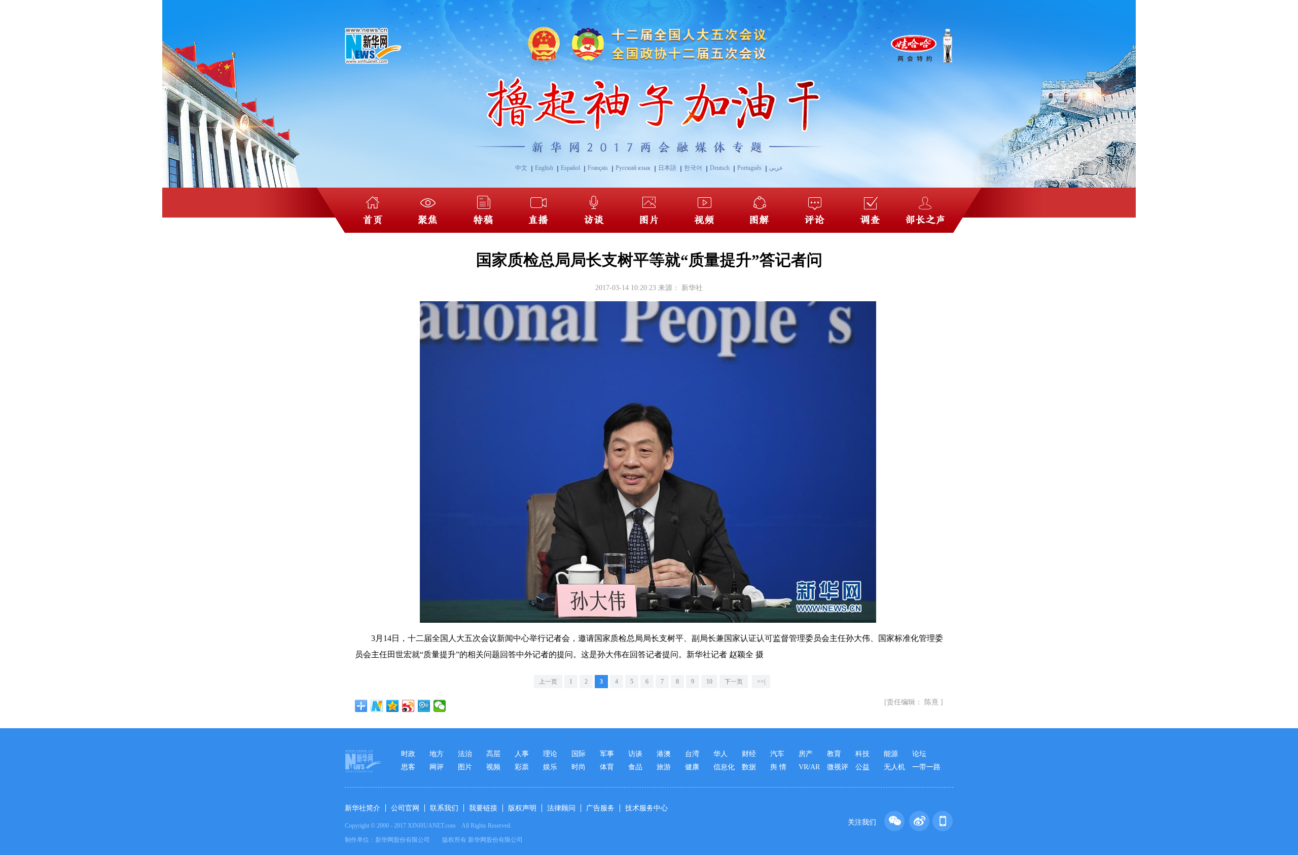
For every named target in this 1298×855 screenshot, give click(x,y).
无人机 (894, 767)
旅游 (664, 767)
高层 (493, 754)
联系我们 (444, 808)
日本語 (667, 167)
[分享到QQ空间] (392, 706)
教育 (834, 754)
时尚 (578, 767)
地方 (436, 754)
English (544, 167)
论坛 (919, 754)
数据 (749, 767)
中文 (521, 167)
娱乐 (550, 767)
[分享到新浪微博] (408, 706)
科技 (862, 754)
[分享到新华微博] (377, 706)
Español (570, 167)
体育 (607, 767)
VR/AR (809, 767)
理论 (550, 754)
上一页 (548, 681)
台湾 (692, 754)
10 (709, 681)
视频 (493, 767)
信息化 (724, 767)
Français (598, 167)
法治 (465, 754)
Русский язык (633, 167)
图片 (465, 767)
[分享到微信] (440, 706)
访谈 (635, 754)
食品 (635, 767)
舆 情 (778, 767)
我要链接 (483, 808)
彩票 (522, 767)
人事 (522, 754)
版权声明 (522, 808)
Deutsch (720, 167)
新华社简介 (362, 808)
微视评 (837, 767)
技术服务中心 (646, 808)
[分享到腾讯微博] (424, 706)
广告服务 (600, 808)
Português (749, 167)
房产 (806, 754)
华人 (720, 754)
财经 (749, 754)
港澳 (664, 754)
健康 (692, 767)
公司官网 (405, 808)
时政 (408, 754)
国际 (578, 754)
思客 (408, 767)
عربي (776, 167)
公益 (862, 767)
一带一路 (926, 767)
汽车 (777, 754)
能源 (891, 754)
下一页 (734, 681)
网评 (436, 767)
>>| (761, 681)
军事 (607, 754)
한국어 (693, 167)
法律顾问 (561, 808)
